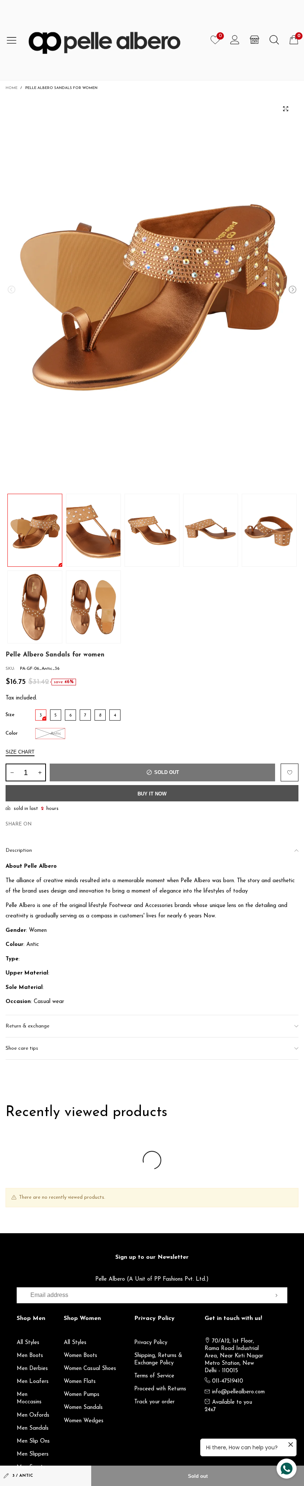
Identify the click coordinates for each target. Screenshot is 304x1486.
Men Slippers (33, 1454)
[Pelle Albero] (114, 40)
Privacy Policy (150, 1343)
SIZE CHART (20, 752)
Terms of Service (154, 1376)
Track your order (154, 1402)
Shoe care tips (22, 1048)
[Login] (235, 40)
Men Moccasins (29, 1398)
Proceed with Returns (160, 1389)
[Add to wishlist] (289, 772)
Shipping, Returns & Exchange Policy (158, 1359)
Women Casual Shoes (90, 1368)
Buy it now (152, 794)
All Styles (28, 1343)
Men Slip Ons (33, 1441)
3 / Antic (22, 1476)
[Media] (285, 108)
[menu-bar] (14, 40)
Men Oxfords (33, 1415)
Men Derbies (32, 1368)
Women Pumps (81, 1394)
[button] (11, 289)
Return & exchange (27, 1026)
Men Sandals (33, 1428)
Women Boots (80, 1355)
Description (19, 850)
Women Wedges (83, 1421)
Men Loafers (33, 1381)
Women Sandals (83, 1407)
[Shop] (254, 40)
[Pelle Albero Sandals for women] (152, 291)
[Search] (274, 40)
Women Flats (80, 1381)
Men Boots (30, 1355)
